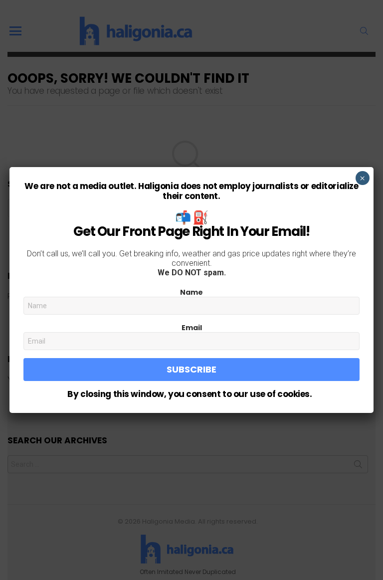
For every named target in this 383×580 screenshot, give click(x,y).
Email (192, 328)
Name (191, 292)
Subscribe (191, 369)
